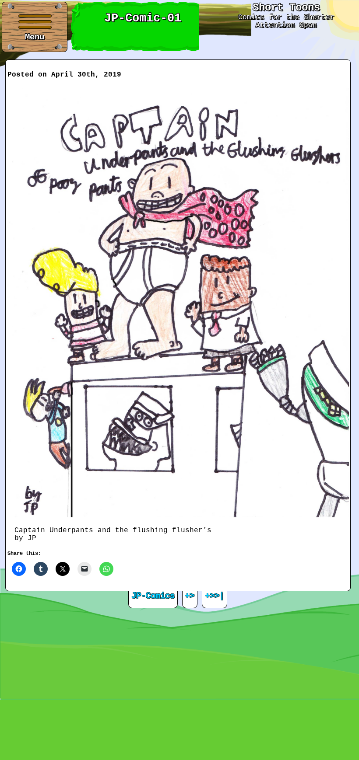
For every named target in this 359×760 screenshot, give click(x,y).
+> (189, 596)
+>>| (214, 596)
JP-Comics (153, 596)
